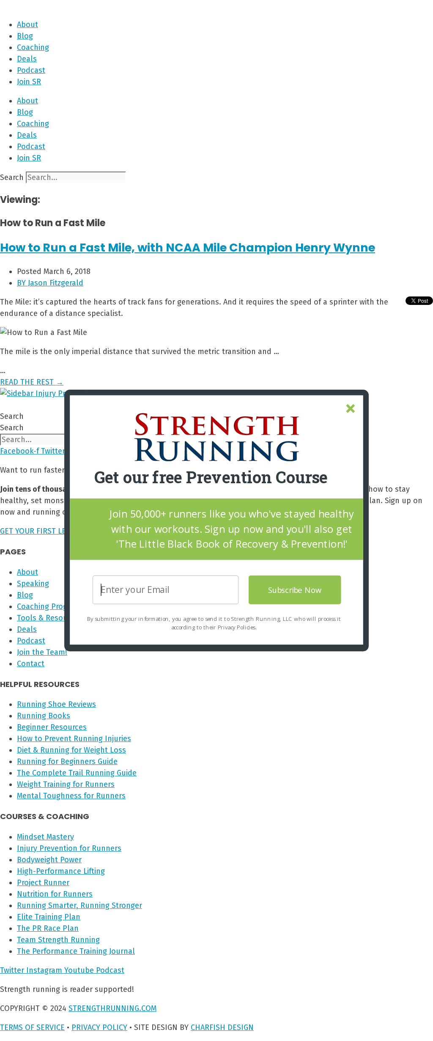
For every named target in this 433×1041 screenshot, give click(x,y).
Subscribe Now (295, 589)
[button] (211, 477)
